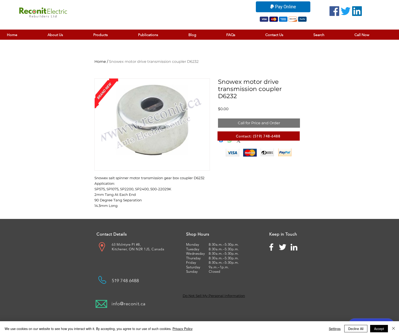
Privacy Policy (182, 328)
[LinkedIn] (357, 11)
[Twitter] (346, 11)
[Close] (393, 328)
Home (100, 61)
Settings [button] (335, 328)
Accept (379, 328)
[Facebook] (334, 11)
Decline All (355, 328)
